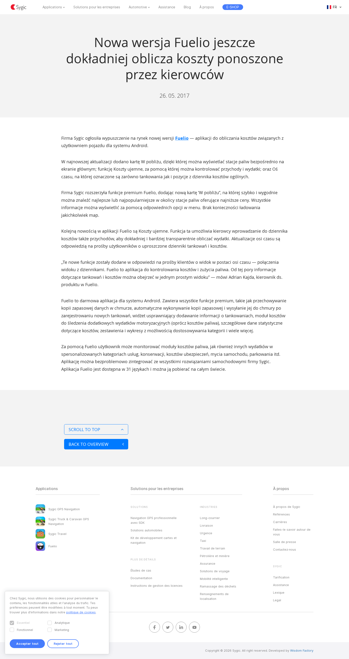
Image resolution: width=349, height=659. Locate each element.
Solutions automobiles (146, 530)
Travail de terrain (212, 548)
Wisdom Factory (301, 650)
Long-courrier (210, 518)
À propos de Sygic (286, 507)
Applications (52, 7)
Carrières (280, 522)
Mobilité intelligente (214, 579)
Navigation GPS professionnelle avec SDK (154, 520)
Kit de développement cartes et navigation (154, 540)
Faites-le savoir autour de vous (292, 532)
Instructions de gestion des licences (157, 585)
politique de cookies (81, 612)
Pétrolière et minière (215, 556)
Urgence (206, 533)
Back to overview (88, 444)
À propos (206, 7)
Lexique (278, 592)
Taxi (203, 541)
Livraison (206, 525)
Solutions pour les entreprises (96, 7)
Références (281, 514)
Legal (277, 600)
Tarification (281, 577)
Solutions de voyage (215, 571)
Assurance (207, 563)
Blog (187, 7)
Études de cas (141, 570)
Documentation (141, 578)
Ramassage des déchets (218, 586)
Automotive (138, 7)
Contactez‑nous (284, 549)
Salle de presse (284, 542)
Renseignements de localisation (214, 596)
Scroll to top (84, 429)
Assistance (166, 7)
